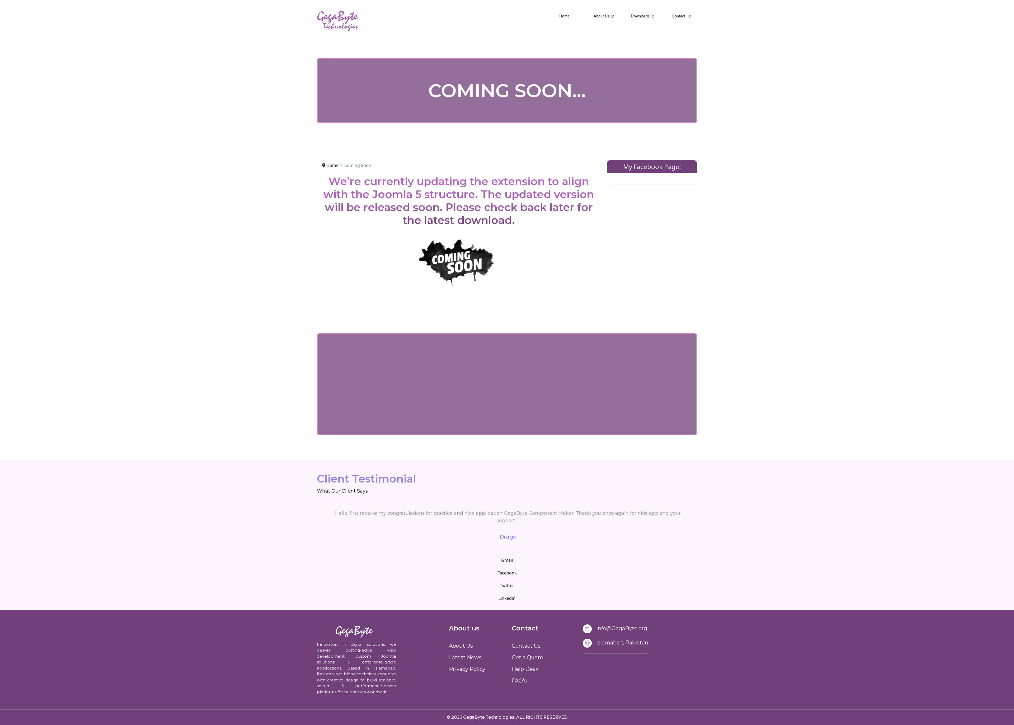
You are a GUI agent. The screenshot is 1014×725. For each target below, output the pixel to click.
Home (564, 16)
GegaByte (337, 17)
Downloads (640, 16)
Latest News (465, 657)
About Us (601, 16)
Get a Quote (527, 657)
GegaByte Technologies (488, 717)
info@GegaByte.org (621, 628)
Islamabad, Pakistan (622, 643)
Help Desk (525, 669)
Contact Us (526, 646)
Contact (678, 16)
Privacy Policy (467, 669)
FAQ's (519, 680)
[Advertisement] (652, 227)
